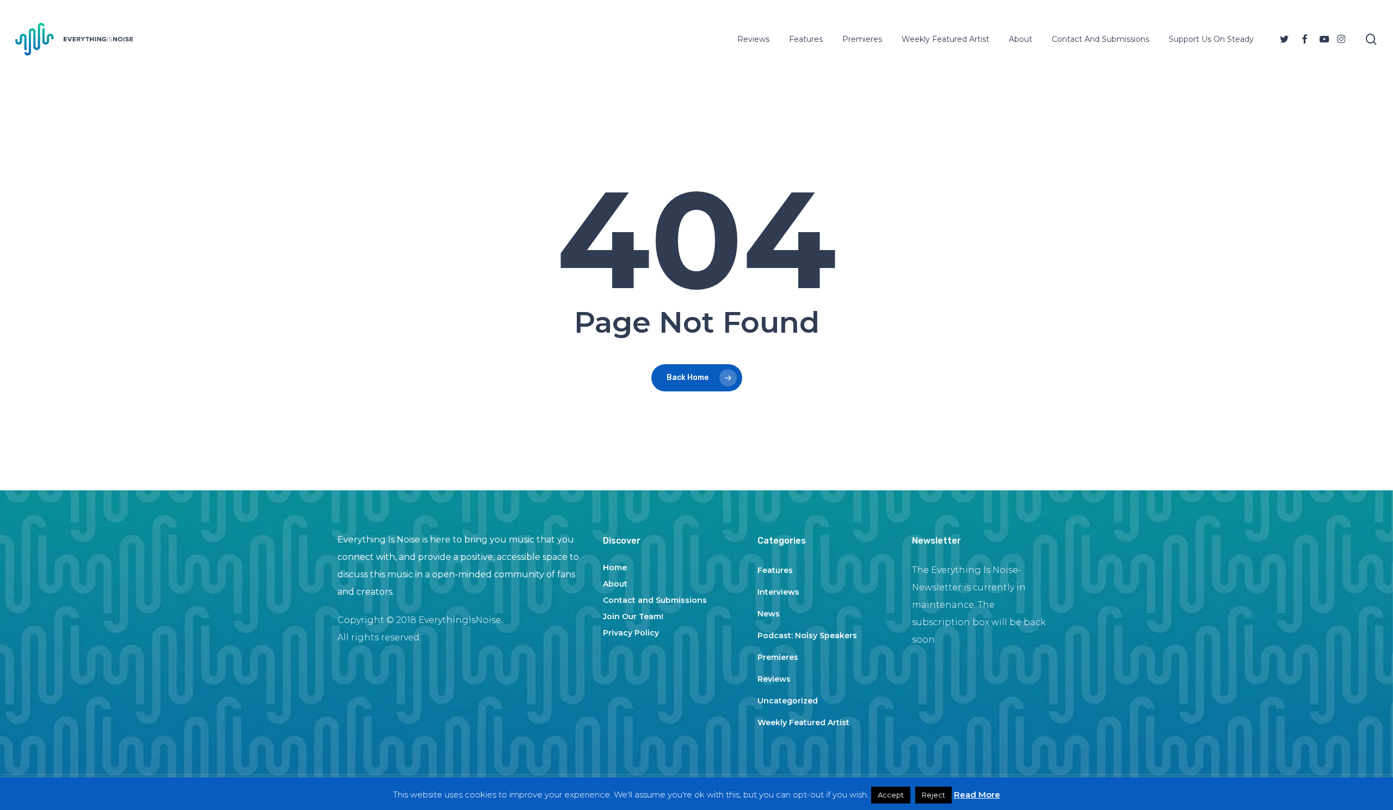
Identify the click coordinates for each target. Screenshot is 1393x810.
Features (775, 570)
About (615, 584)
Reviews (774, 679)
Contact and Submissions (655, 600)
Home (615, 567)
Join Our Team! (633, 616)
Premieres (777, 657)
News (768, 614)
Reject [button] (933, 794)
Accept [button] (891, 794)
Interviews (778, 592)
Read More (977, 794)
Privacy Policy (631, 633)
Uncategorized (787, 701)
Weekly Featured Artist (803, 722)
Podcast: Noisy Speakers (807, 635)
